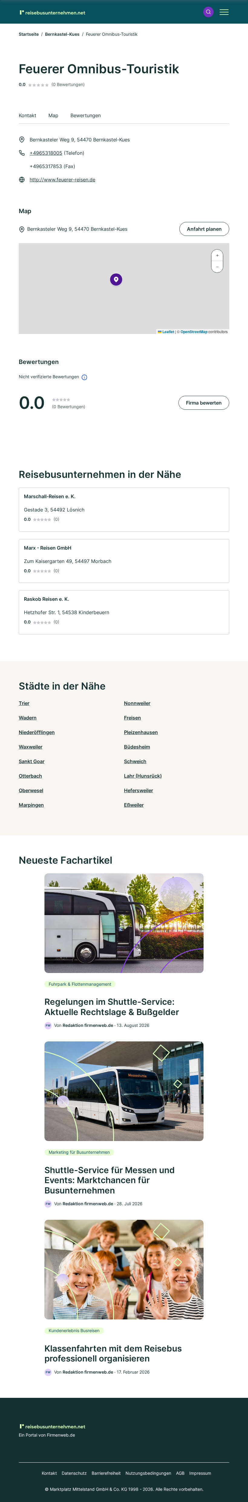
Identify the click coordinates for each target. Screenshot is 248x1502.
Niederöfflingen (37, 732)
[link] (124, 510)
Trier (24, 703)
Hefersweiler (138, 790)
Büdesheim (137, 747)
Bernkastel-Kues (62, 34)
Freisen (132, 718)
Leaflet (168, 331)
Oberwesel (31, 790)
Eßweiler (134, 805)
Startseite (29, 34)
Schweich (135, 761)
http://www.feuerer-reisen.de (62, 180)
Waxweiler (30, 747)
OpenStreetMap (194, 331)
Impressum (200, 1473)
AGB (180, 1473)
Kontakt (49, 1473)
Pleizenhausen (141, 732)
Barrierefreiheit (106, 1473)
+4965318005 (46, 153)
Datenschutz (74, 1473)
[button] (208, 12)
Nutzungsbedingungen (148, 1473)
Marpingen (31, 805)
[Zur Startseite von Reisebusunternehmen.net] (52, 11)
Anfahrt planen (204, 229)
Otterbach (30, 776)
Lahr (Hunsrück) (143, 776)
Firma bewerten (204, 403)
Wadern (28, 718)
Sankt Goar (31, 761)
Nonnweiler (137, 703)
